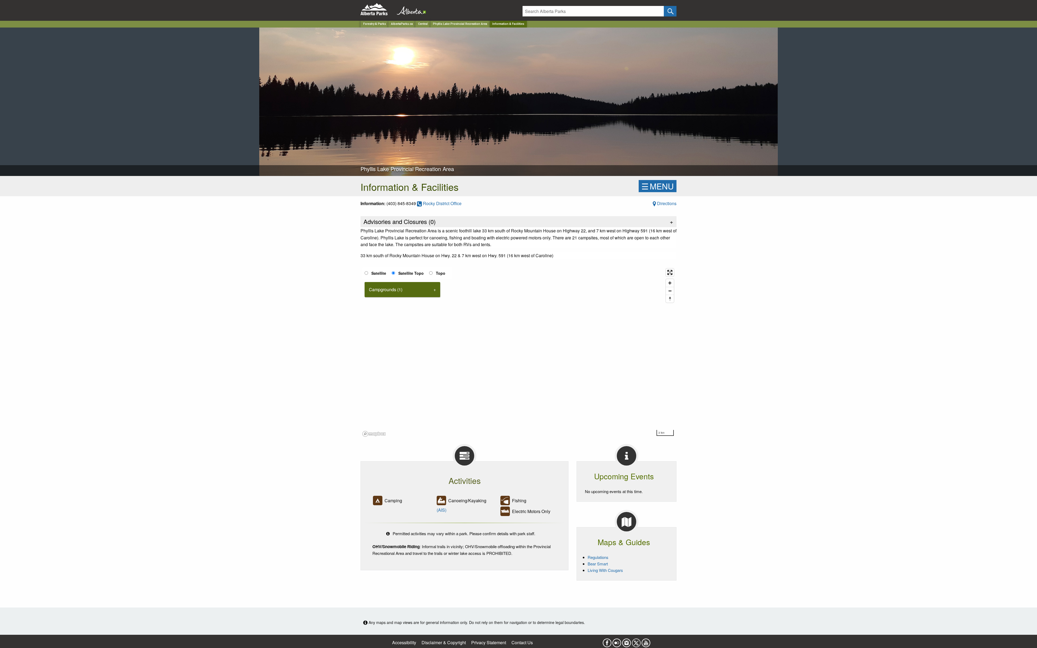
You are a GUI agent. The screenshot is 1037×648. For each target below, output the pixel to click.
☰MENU (657, 186)
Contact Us (522, 642)
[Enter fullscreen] (670, 272)
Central (423, 24)
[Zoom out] (670, 291)
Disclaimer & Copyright (444, 642)
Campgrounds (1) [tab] (385, 289)
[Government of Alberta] (409, 9)
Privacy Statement (488, 642)
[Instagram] (626, 641)
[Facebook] (607, 641)
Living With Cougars (605, 570)
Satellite (378, 273)
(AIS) (441, 510)
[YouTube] (646, 641)
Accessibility (404, 642)
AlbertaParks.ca (402, 24)
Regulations (598, 557)
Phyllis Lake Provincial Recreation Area (460, 24)
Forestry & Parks (374, 24)
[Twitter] (636, 641)
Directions (666, 203)
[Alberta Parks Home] (377, 9)
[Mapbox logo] (374, 434)
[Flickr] (616, 641)
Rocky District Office (442, 203)
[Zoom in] (670, 283)
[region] (518, 352)
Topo (440, 273)
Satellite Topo (411, 273)
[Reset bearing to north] (670, 299)
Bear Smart (598, 563)
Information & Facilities (508, 24)
